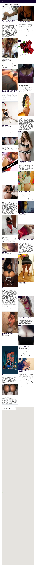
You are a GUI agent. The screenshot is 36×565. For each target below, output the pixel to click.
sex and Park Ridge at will (24, 84)
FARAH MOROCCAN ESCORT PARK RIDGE (25, 162)
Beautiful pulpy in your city (24, 191)
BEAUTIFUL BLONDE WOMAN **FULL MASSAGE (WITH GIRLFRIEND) (8, 21)
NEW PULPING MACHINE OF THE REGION (26, 240)
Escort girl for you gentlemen (25, 317)
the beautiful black (6, 59)
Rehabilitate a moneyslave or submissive (25, 371)
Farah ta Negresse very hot (8, 396)
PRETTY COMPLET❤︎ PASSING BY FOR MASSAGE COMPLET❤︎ (9, 91)
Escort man (4, 374)
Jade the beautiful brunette (24, 21)
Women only (21, 213)
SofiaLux (4, 287)
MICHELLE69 (21, 117)
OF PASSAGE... (5, 171)
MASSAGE (4, 236)
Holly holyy (4, 252)
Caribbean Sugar (22, 282)
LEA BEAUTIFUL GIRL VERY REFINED (8, 334)
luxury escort (5, 125)
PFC (2, 1)
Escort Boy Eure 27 (23, 54)
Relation (4, 146)
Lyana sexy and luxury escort (8, 199)
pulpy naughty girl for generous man (25, 347)
